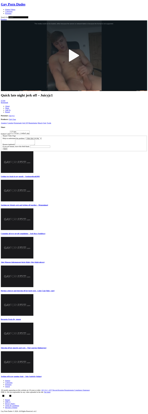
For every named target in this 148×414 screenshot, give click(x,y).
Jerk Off (25, 123)
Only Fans (12, 119)
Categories (8, 11)
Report (7, 112)
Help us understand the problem (14, 138)
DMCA (8, 402)
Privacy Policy (10, 404)
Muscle (40, 123)
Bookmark (4, 102)
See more (47, 392)
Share (7, 108)
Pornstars (8, 13)
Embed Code (5, 134)
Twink (49, 123)
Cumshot (10, 123)
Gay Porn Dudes (13, 4)
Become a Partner (11, 407)
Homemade (18, 123)
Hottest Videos (10, 9)
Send (5, 149)
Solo (44, 123)
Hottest (7, 381)
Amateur (4, 123)
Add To (8, 110)
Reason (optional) (9, 144)
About (7, 106)
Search (7, 386)
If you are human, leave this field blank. (16, 146)
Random (4, 19)
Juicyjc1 (12, 116)
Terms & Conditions (12, 406)
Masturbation (32, 123)
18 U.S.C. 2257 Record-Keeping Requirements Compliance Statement (65, 390)
